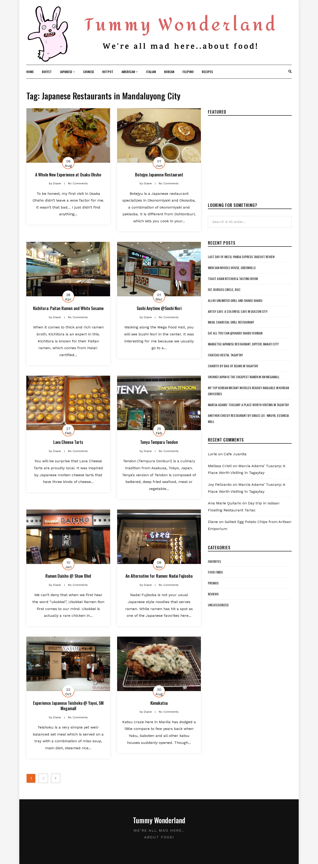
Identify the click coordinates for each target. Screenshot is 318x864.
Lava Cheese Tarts (68, 442)
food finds (215, 572)
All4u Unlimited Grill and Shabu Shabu (235, 300)
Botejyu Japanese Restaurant (159, 175)
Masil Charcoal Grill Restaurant (231, 322)
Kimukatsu (159, 703)
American (128, 71)
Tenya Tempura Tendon (159, 442)
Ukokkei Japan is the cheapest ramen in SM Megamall (244, 376)
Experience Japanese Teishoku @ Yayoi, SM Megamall (68, 705)
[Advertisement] (247, 155)
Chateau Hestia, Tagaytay (225, 354)
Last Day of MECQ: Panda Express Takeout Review (241, 256)
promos (213, 582)
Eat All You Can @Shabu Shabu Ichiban (235, 333)
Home (30, 71)
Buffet (47, 71)
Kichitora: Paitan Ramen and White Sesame (68, 308)
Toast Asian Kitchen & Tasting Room (233, 278)
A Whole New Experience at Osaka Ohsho (68, 175)
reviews (213, 593)
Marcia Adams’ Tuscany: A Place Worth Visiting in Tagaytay (248, 404)
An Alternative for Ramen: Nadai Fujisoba (159, 576)
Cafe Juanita (235, 454)
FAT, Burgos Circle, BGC (224, 289)
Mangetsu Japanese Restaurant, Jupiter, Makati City (243, 343)
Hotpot (107, 71)
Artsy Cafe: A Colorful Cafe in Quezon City (237, 311)
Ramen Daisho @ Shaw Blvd (68, 576)
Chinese (88, 71)
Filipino (188, 71)
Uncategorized (218, 604)
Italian (151, 71)
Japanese (66, 71)
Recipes (207, 71)
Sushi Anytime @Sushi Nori (159, 308)
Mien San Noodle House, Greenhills (232, 267)
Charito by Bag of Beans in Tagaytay (233, 365)
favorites (214, 561)
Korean (169, 71)
